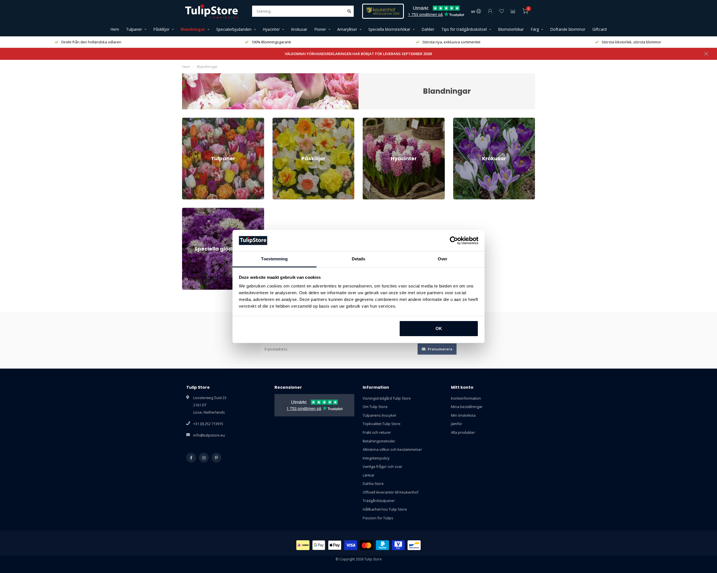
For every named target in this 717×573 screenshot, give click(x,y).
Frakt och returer (377, 432)
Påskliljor (161, 29)
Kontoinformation (466, 398)
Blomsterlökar (511, 29)
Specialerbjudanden (234, 29)
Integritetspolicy (376, 458)
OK (439, 328)
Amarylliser (347, 29)
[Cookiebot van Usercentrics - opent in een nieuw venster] (453, 240)
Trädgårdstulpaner (379, 500)
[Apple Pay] (334, 545)
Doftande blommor (567, 29)
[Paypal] (382, 545)
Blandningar (193, 29)
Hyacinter (271, 29)
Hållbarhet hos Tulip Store (385, 509)
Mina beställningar (467, 406)
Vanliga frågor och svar (382, 466)
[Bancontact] (414, 545)
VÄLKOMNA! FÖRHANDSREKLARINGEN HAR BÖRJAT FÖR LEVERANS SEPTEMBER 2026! (358, 53)
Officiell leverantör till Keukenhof (390, 492)
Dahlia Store (373, 483)
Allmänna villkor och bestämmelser (392, 449)
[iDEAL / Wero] (302, 545)
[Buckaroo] (398, 545)
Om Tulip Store (375, 406)
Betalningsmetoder (379, 441)
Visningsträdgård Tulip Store (387, 398)
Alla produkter (463, 432)
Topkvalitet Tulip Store (382, 423)
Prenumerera (439, 349)
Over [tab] (442, 258)
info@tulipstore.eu (209, 435)
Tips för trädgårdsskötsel (464, 29)
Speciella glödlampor (200, 210)
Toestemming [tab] (274, 258)
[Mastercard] (366, 545)
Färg (535, 29)
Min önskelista (463, 415)
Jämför (456, 423)
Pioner (320, 29)
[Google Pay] (318, 545)
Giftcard (599, 29)
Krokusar (299, 29)
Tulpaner (134, 29)
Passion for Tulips (378, 517)
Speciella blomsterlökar (389, 29)
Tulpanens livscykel (379, 415)
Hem (114, 29)
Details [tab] (359, 258)
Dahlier (428, 29)
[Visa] (350, 545)
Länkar (368, 475)
